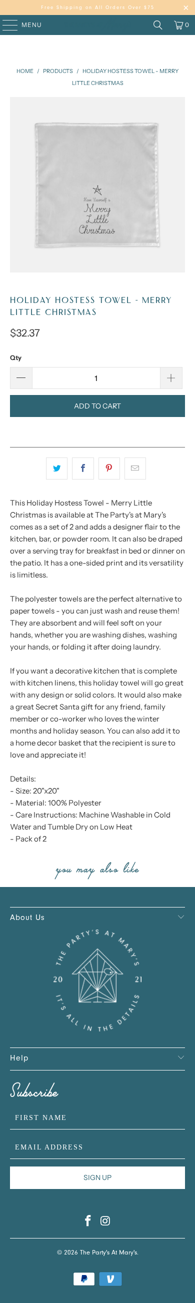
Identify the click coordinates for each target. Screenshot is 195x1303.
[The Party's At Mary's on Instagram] (106, 1223)
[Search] (158, 25)
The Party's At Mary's (108, 1253)
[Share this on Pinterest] (109, 469)
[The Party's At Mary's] (97, 25)
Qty (16, 358)
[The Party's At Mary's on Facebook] (88, 1223)
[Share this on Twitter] (57, 469)
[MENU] (5, 25)
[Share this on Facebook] (83, 469)
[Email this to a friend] (135, 469)
